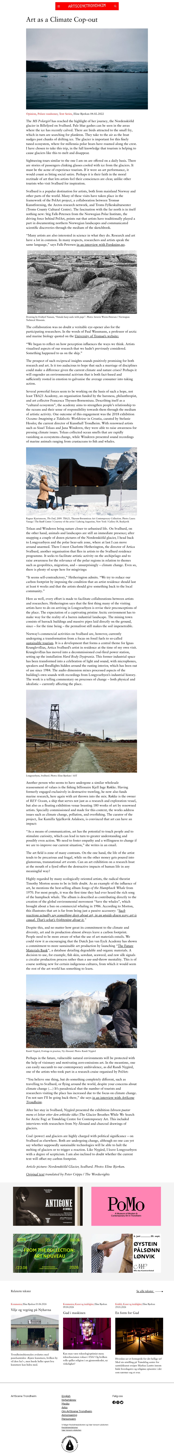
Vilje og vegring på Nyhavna (31, 1310)
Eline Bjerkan (81, 114)
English (66, 1396)
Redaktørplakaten (70, 1428)
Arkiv (65, 1407)
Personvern (69, 1419)
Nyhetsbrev (69, 1400)
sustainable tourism (39, 643)
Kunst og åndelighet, (85, 1304)
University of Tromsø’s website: (97, 336)
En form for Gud (127, 1313)
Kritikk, (119, 1304)
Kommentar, (17, 1304)
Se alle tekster (145, 1291)
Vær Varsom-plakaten (71, 1430)
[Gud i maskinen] (87, 1334)
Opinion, (32, 114)
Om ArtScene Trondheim (77, 1411)
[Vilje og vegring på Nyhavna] (35, 1333)
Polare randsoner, (48, 114)
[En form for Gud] (139, 1336)
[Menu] (58, 6)
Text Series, (66, 114)
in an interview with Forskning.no (101, 244)
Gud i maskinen (74, 1313)
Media (65, 1403)
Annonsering (69, 1415)
